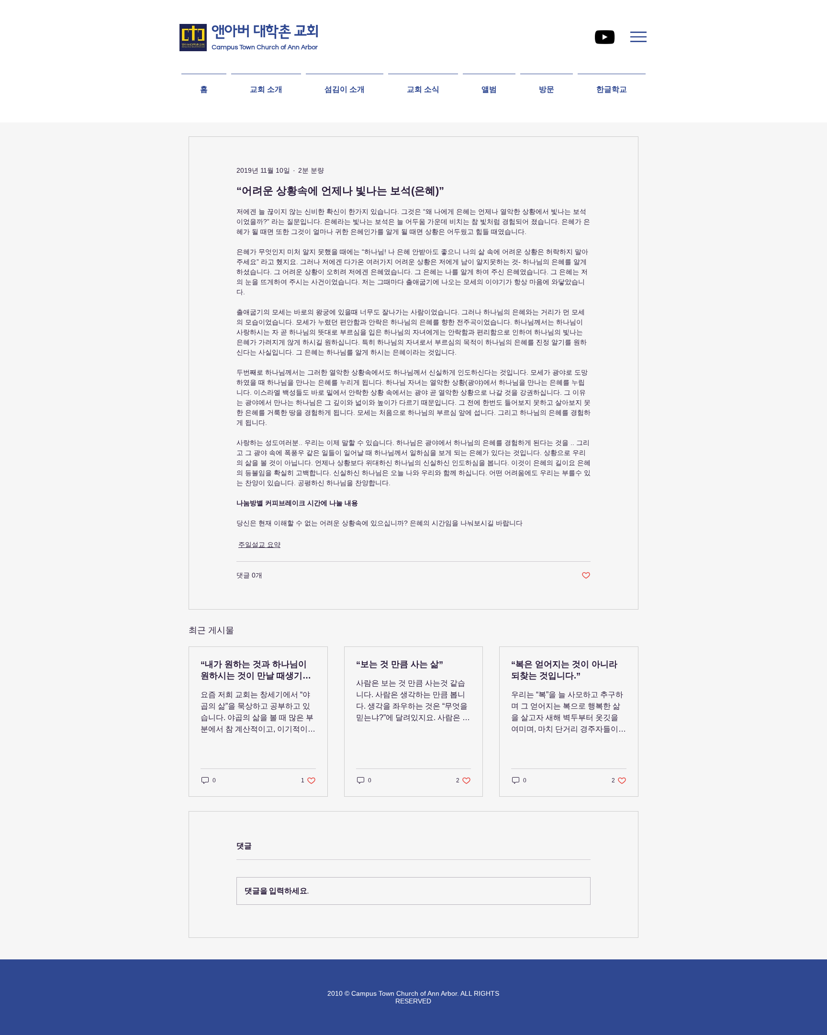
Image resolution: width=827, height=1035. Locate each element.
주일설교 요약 (259, 544)
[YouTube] (604, 37)
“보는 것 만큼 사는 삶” (399, 664)
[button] (638, 37)
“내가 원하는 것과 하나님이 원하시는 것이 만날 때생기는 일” (256, 670)
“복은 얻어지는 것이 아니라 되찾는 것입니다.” (564, 669)
